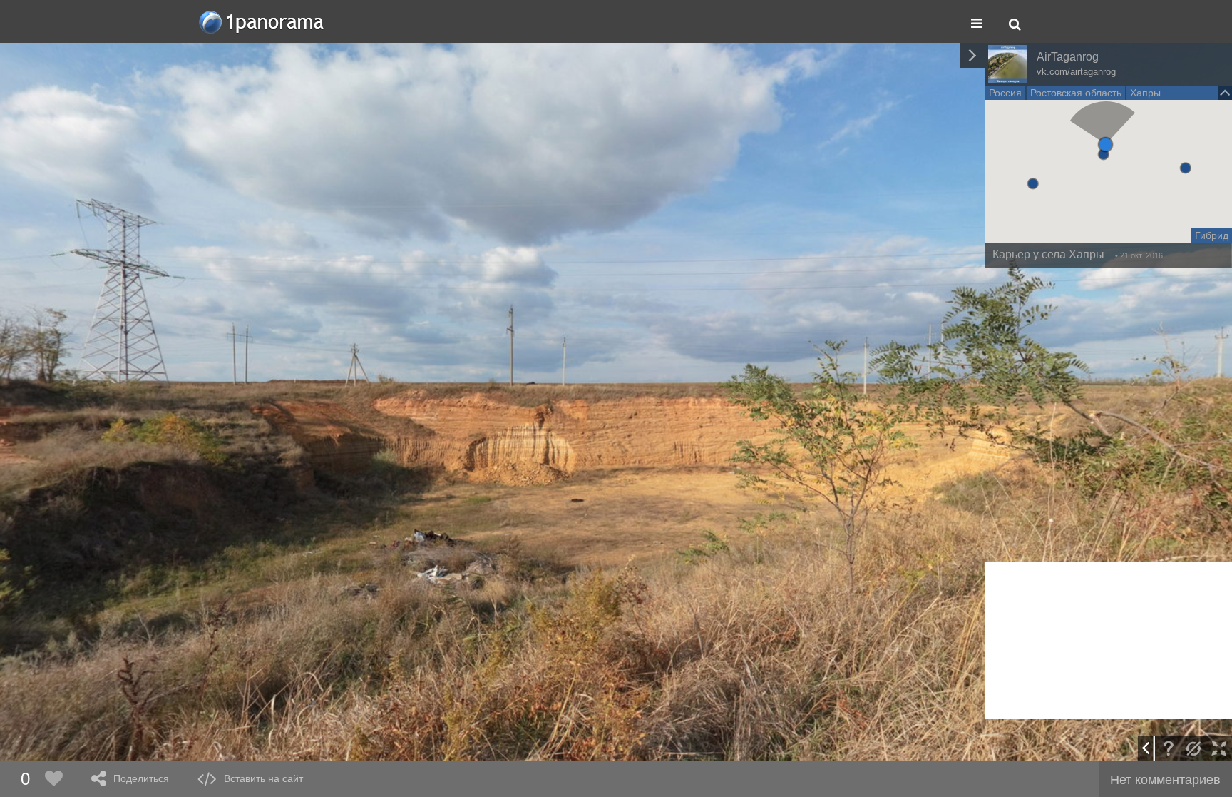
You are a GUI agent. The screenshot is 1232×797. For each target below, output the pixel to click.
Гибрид (1211, 235)
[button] (1105, 144)
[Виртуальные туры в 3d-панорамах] (262, 21)
